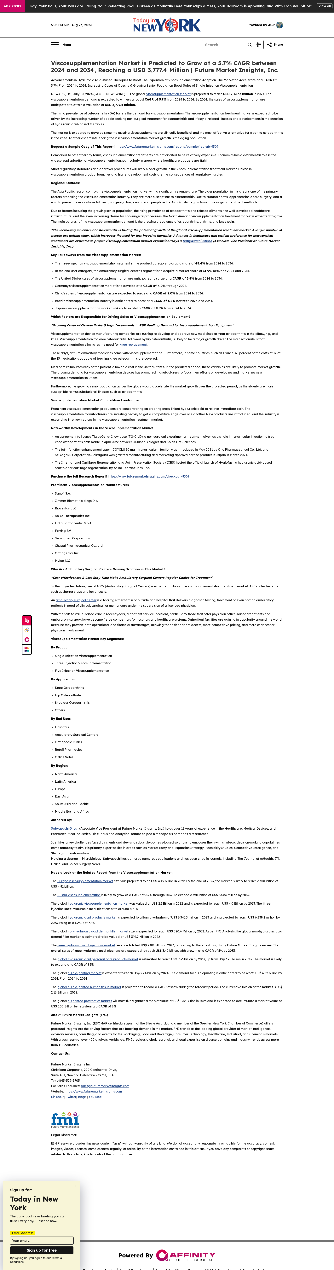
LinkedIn (57, 1097)
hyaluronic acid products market (92, 917)
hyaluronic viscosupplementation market (98, 903)
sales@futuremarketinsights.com (105, 1086)
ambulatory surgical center (76, 600)
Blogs (82, 1097)
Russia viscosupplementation (79, 895)
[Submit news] (26, 620)
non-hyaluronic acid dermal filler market (98, 931)
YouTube (95, 1097)
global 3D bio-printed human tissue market (89, 987)
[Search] (249, 44)
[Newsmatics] (26, 649)
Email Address (22, 1233)
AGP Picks (12, 6)
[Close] (75, 1186)
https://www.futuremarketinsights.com (93, 1091)
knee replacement (133, 344)
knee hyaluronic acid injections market (86, 945)
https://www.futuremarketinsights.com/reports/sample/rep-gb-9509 (167, 146)
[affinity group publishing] (26, 640)
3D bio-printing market (84, 973)
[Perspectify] (26, 630)
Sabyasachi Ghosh (64, 828)
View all (325, 6)
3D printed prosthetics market (90, 1001)
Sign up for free (42, 1250)
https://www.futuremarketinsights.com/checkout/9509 (148, 476)
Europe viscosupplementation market (85, 881)
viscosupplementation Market (168, 94)
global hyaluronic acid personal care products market (97, 959)
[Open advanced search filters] (258, 44)
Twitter (71, 1097)
